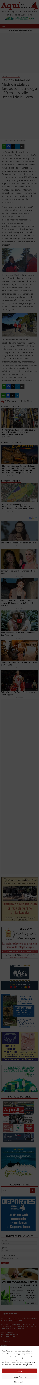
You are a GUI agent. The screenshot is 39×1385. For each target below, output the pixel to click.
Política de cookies (18, 1382)
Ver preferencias (19, 1377)
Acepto (19, 1371)
